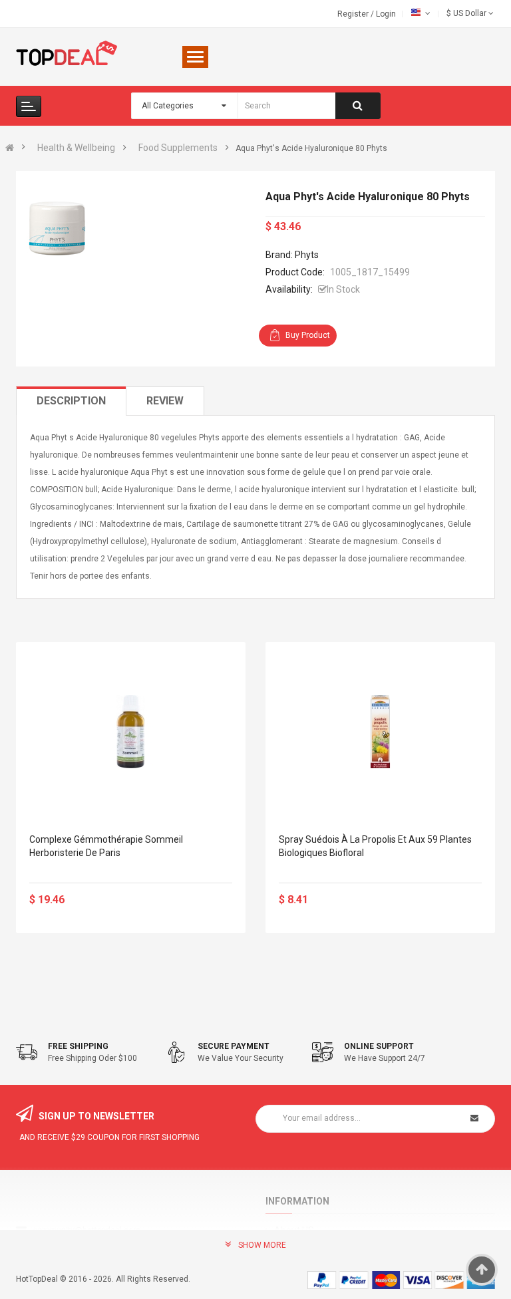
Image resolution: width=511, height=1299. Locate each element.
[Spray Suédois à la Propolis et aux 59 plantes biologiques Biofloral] (380, 731)
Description (71, 400)
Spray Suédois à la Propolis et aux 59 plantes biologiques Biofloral (375, 846)
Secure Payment (233, 1046)
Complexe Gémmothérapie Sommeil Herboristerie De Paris (106, 846)
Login (386, 14)
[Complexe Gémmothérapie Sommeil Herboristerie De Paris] (131, 731)
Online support (379, 1046)
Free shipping (78, 1046)
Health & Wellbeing (76, 148)
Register (354, 14)
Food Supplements (178, 148)
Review (165, 400)
